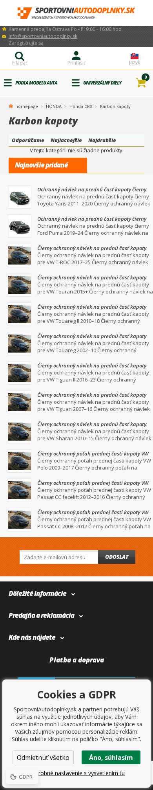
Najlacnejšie (66, 140)
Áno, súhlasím (111, 757)
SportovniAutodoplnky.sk (76, 13)
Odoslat (116, 556)
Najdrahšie (102, 140)
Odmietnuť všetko (43, 757)
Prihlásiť (76, 62)
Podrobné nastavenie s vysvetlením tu (76, 773)
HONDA (54, 106)
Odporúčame (28, 140)
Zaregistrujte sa (26, 43)
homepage (26, 105)
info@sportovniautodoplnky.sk (43, 36)
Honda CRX (80, 106)
